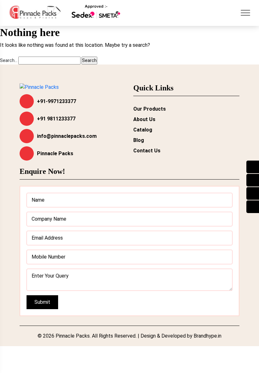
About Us (144, 119)
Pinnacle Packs (55, 153)
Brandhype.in (207, 336)
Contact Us (146, 151)
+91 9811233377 (56, 119)
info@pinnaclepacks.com (67, 136)
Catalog (142, 130)
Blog (138, 140)
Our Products (149, 109)
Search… (8, 60)
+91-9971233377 (56, 101)
